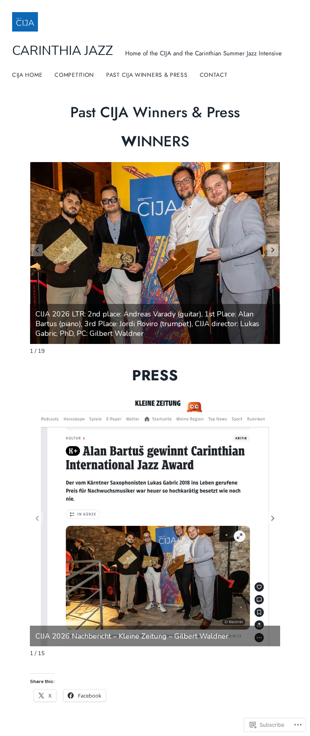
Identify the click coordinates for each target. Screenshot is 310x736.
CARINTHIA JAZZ (62, 50)
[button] (273, 250)
